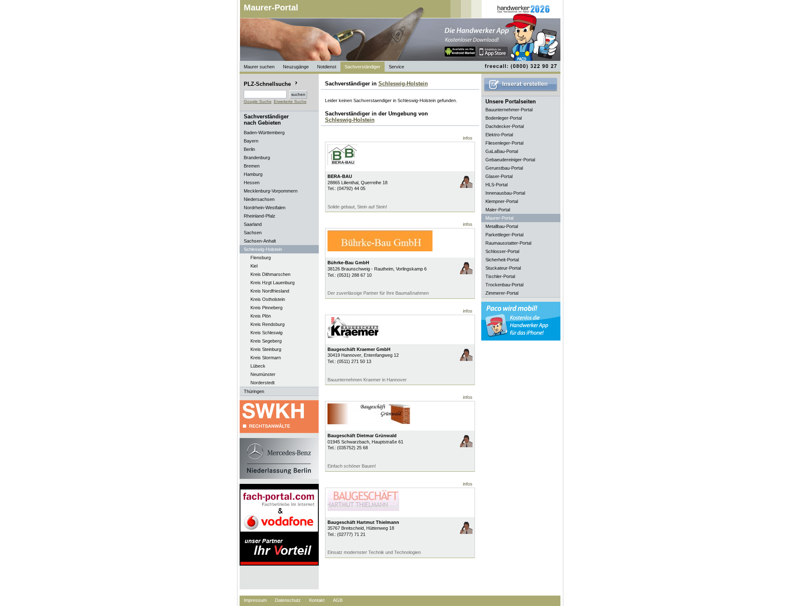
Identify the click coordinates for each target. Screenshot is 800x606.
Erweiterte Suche (290, 101)
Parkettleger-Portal (504, 234)
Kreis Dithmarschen (270, 274)
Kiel (254, 265)
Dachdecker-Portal (504, 126)
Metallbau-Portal (501, 226)
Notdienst (326, 66)
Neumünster (262, 374)
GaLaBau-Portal (501, 151)
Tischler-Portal (500, 276)
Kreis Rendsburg (267, 324)
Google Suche (258, 101)
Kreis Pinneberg (266, 307)
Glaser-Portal (498, 176)
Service (396, 66)
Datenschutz (288, 600)
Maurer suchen (259, 66)
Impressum (255, 600)
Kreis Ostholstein (267, 299)
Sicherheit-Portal (502, 259)
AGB (337, 600)
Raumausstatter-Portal (508, 242)
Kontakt (317, 600)
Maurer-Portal (271, 7)
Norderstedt (262, 382)
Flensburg (260, 257)
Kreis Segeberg (266, 340)
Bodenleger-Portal (503, 117)
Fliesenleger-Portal (504, 142)
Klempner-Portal (501, 201)
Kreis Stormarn (265, 357)
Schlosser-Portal (502, 251)
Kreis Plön (260, 315)
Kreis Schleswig (266, 332)
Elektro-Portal (499, 134)
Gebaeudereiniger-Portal (510, 159)
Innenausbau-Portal (505, 192)
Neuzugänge (296, 66)
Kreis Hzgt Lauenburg (272, 282)
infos (467, 137)
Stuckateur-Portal (503, 267)
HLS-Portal (496, 184)
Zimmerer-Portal (501, 292)
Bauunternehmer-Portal (508, 109)
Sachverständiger (362, 66)
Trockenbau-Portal (504, 284)
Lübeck (257, 365)
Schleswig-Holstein (403, 83)
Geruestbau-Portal (504, 167)
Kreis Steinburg (265, 349)
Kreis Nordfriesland (269, 290)
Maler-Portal (497, 209)
